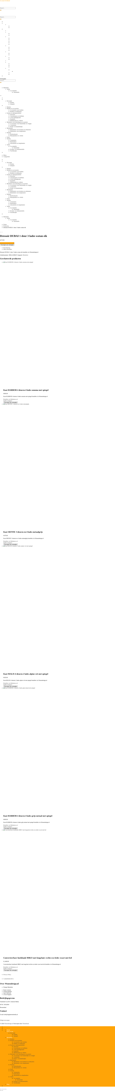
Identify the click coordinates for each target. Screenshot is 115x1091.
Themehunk (25, 1023)
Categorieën (6, 156)
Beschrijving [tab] (6, 248)
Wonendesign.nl (4, 2)
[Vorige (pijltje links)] (0, 1090)
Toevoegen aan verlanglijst (7, 245)
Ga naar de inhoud (5, 0)
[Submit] (0, 82)
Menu (4, 155)
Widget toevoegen (5, 1020)
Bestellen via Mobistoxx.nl (7, 243)
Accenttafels (13, 90)
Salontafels (16, 92)
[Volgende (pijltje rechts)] (2, 1090)
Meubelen (6, 87)
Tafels (8, 89)
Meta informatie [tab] (7, 249)
